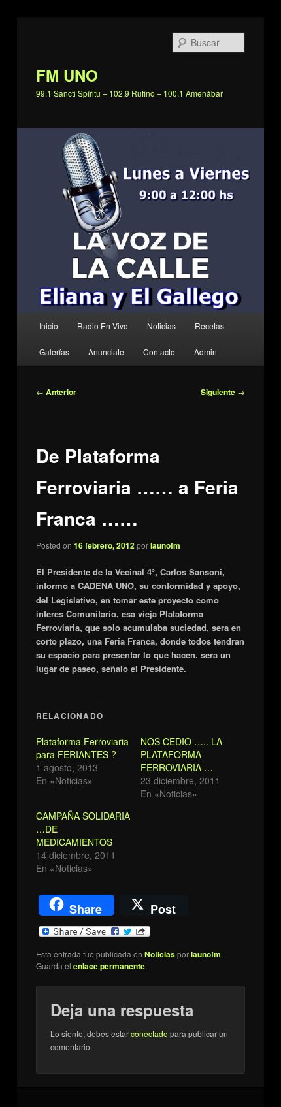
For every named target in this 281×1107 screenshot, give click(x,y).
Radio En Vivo (102, 325)
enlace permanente (109, 966)
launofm (165, 545)
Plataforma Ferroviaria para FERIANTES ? (82, 748)
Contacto (159, 351)
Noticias (161, 325)
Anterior (56, 392)
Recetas (209, 325)
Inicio (48, 325)
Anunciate (106, 351)
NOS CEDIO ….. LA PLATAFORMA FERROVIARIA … (181, 754)
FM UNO (67, 75)
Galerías (54, 351)
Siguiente (223, 392)
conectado (149, 1033)
